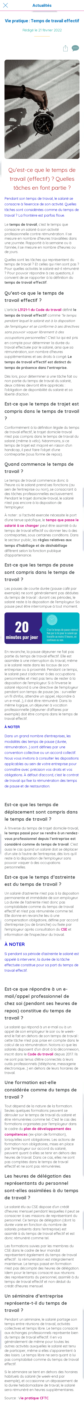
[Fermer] (5, 5)
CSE (64, 929)
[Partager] (65, 48)
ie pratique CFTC (34, 1398)
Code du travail (40, 1054)
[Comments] (75, 48)
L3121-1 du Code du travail (40, 309)
